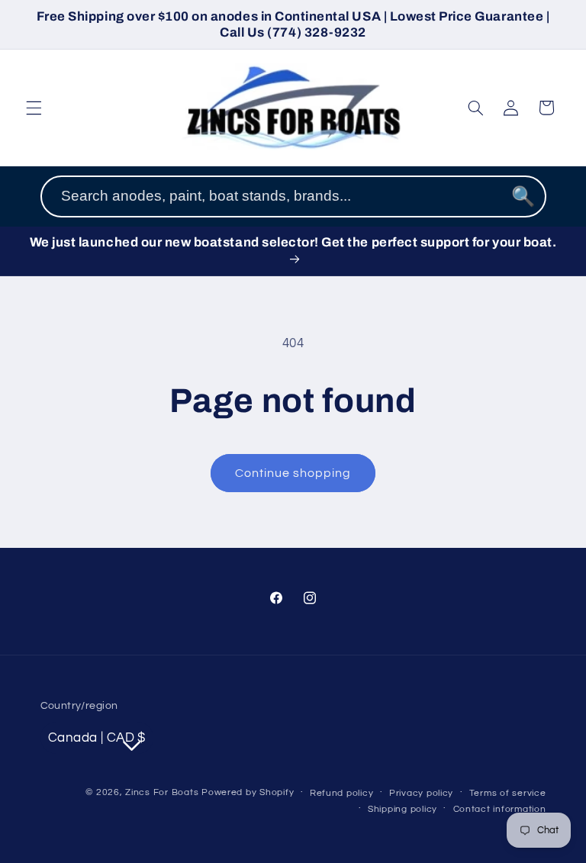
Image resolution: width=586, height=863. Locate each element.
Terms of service (507, 793)
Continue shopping (293, 473)
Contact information (499, 809)
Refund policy (342, 793)
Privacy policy (421, 793)
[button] (33, 107)
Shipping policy (402, 809)
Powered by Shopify (247, 792)
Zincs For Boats (161, 792)
